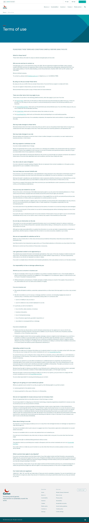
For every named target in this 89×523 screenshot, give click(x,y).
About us (46, 7)
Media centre (77, 7)
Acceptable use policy (61, 503)
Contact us (44, 508)
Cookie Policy (20, 111)
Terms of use (59, 495)
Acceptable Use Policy (22, 106)
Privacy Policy (20, 100)
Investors (62, 7)
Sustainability (54, 7)
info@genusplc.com (33, 76)
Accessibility (59, 500)
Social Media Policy (21, 114)
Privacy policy (59, 497)
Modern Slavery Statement (62, 492)
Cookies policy (59, 508)
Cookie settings (59, 511)
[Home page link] (5, 7)
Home (4, 12)
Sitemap (43, 511)
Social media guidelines (61, 506)
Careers (70, 7)
